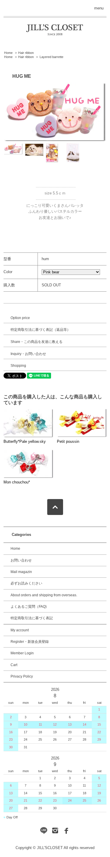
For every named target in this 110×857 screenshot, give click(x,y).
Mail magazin (21, 572)
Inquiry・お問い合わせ (28, 354)
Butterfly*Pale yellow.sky (25, 441)
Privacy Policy (22, 676)
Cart (14, 665)
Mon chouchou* (17, 482)
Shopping (18, 366)
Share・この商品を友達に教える (36, 342)
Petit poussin (68, 441)
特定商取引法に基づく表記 (32, 618)
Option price (20, 318)
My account (20, 630)
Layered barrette (51, 57)
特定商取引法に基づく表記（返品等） (40, 330)
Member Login (22, 653)
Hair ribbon (26, 53)
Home (8, 53)
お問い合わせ (21, 560)
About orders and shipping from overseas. (44, 595)
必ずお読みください (26, 583)
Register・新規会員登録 (30, 642)
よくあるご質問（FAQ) (29, 607)
